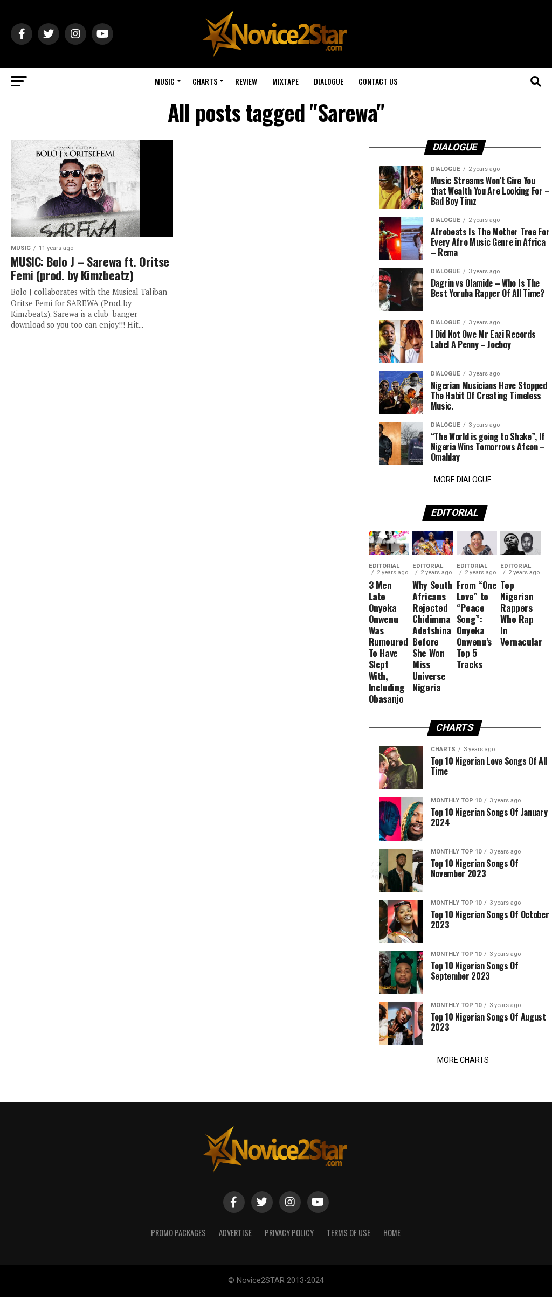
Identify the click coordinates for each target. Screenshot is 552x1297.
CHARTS (204, 81)
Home (392, 1232)
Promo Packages (178, 1232)
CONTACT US (377, 81)
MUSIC (165, 81)
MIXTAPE (285, 81)
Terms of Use (348, 1232)
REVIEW (246, 81)
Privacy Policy (289, 1232)
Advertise (235, 1232)
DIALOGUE (328, 81)
